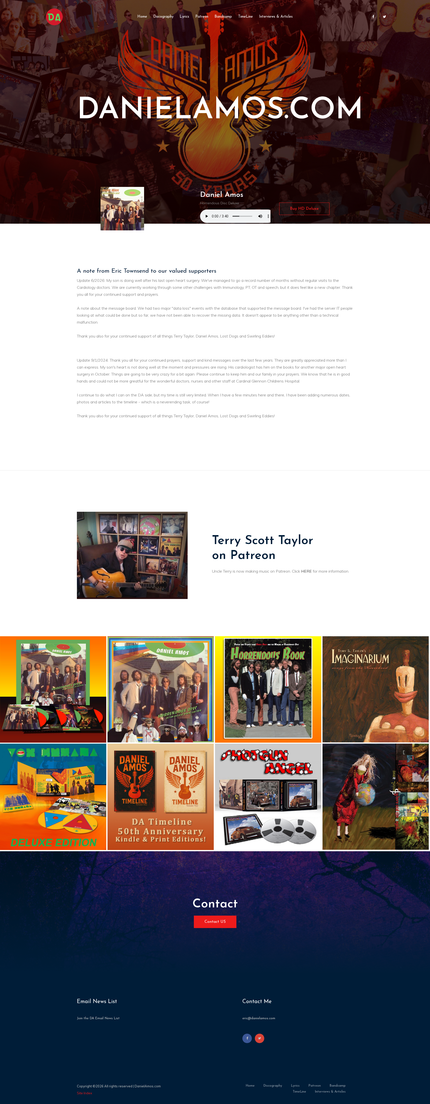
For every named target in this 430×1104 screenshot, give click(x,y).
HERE (306, 571)
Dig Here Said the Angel (361, 846)
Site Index (84, 1093)
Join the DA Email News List (98, 1018)
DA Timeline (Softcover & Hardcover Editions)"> (160, 750)
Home (142, 17)
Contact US (215, 922)
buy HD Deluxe (304, 209)
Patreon (201, 17)
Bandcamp (223, 17)
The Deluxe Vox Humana (38, 846)
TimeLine (245, 17)
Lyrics (184, 17)
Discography (163, 17)
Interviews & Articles (276, 17)
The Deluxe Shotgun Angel (256, 847)
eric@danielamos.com (258, 1018)
